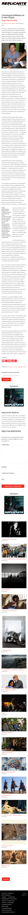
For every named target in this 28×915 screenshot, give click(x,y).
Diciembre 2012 (22, 366)
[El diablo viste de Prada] (14, 744)
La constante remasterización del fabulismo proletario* (14, 559)
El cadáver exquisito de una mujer (9, 539)
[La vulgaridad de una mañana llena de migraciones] (14, 662)
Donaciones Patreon (8, 912)
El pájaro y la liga (5, 865)
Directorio (5, 906)
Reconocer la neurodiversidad (8, 772)
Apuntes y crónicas (13, 366)
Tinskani (3, 713)
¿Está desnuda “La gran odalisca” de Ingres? (11, 815)
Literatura (11, 897)
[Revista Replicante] (14, 4)
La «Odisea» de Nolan (6, 795)
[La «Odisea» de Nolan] (14, 785)
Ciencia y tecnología (8, 900)
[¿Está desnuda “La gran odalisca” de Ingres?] (14, 807)
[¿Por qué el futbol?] (14, 576)
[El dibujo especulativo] (14, 632)
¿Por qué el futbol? (6, 589)
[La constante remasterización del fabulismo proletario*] (14, 551)
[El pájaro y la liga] (14, 857)
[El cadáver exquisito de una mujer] (14, 529)
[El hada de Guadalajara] (14, 725)
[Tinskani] (14, 703)
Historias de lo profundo (7, 845)
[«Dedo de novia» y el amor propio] (14, 602)
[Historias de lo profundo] (14, 832)
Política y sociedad (8, 902)
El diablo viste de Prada (7, 752)
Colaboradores (6, 908)
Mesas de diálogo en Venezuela (9, 689)
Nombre (4, 467)
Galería (4, 897)
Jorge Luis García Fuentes (10, 23)
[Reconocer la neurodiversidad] (14, 764)
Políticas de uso (7, 910)
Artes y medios (6, 895)
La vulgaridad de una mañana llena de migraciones (13, 669)
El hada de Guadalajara (7, 732)
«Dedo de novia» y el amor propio (9, 610)
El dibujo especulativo (6, 650)
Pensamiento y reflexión (9, 899)
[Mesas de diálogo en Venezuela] (14, 682)
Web (3, 479)
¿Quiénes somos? (7, 904)
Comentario (6, 444)
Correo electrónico (8, 473)
